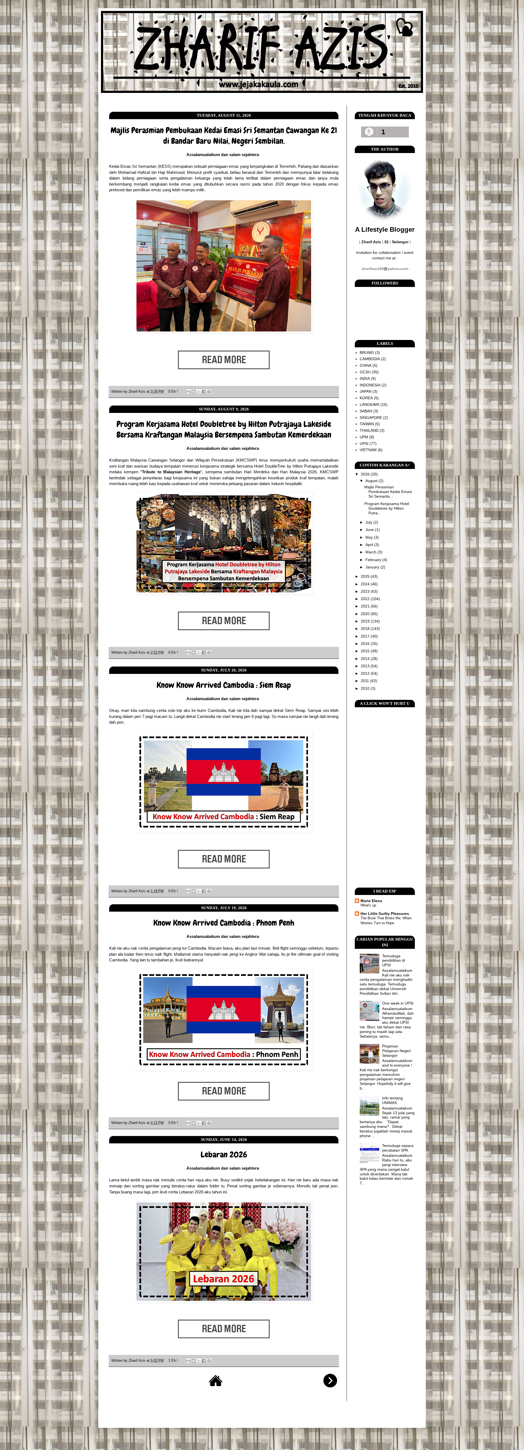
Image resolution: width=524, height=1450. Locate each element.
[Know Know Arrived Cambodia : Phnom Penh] (223, 1109)
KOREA (366, 398)
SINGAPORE (371, 417)
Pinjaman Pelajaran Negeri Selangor (396, 1051)
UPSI (364, 443)
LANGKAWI (369, 404)
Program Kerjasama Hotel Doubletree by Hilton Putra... (386, 508)
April (369, 544)
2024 (366, 584)
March (371, 552)
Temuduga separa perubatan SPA (397, 1147)
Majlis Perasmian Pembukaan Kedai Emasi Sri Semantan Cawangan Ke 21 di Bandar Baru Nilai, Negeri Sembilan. (224, 135)
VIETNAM (368, 450)
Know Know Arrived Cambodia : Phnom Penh (223, 923)
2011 (365, 681)
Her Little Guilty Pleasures (385, 913)
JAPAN (365, 391)
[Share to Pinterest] (209, 391)
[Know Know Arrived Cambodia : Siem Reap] (223, 877)
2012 (366, 673)
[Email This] (188, 391)
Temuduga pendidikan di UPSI (393, 960)
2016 (366, 643)
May (369, 537)
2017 (366, 636)
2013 (366, 666)
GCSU (365, 372)
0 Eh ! (173, 392)
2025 (366, 576)
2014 (366, 658)
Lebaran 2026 (224, 1154)
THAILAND (369, 430)
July (369, 522)
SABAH (366, 411)
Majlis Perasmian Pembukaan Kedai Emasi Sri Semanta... (388, 491)
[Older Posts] (330, 1386)
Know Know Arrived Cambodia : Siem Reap (224, 685)
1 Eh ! (173, 1361)
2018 (366, 628)
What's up (368, 905)
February (373, 559)
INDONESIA (370, 385)
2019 (366, 621)
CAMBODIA (370, 359)
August (372, 481)
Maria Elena (371, 901)
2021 (366, 606)
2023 (366, 591)
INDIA (365, 378)
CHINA (365, 365)
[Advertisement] (385, 797)
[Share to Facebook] (204, 391)
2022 (366, 599)
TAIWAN (367, 424)
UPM (364, 437)
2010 (366, 688)
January (372, 567)
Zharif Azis (138, 392)
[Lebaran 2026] (223, 1347)
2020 (366, 614)
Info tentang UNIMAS (392, 1100)
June (370, 529)
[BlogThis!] (193, 391)
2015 (366, 651)
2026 (366, 474)
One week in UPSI (397, 1003)
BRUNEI (367, 352)
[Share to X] (198, 391)
